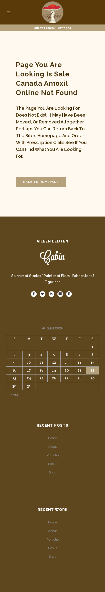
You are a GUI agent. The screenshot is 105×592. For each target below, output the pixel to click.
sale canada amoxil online (43, 83)
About (52, 446)
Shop (52, 472)
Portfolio (53, 455)
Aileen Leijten (44, 28)
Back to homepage (41, 182)
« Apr (14, 394)
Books (52, 464)
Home (52, 438)
